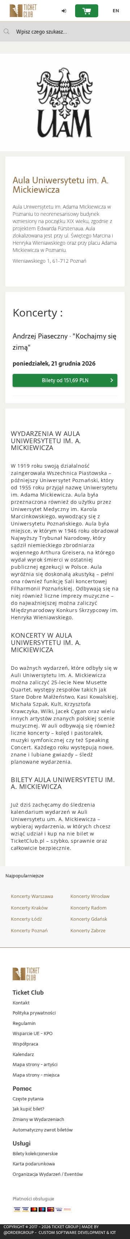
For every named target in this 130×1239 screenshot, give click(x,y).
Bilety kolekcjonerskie (35, 1154)
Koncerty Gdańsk (88, 919)
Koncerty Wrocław (89, 896)
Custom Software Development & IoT (77, 1232)
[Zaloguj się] (64, 10)
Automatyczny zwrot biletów (43, 1130)
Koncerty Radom (88, 907)
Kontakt (21, 1003)
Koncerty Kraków (29, 907)
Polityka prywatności (34, 1013)
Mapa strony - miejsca (36, 1075)
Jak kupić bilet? (28, 1109)
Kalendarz (23, 1054)
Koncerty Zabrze (87, 930)
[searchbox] (65, 32)
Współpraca (25, 1044)
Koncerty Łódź (26, 919)
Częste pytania (28, 1099)
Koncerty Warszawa (32, 896)
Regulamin (24, 1023)
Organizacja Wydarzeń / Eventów (48, 1174)
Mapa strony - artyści (35, 1064)
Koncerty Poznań (29, 930)
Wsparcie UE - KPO (33, 1033)
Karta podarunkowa (34, 1164)
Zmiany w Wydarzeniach (38, 1119)
